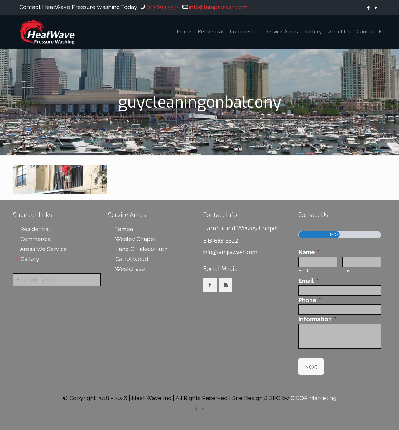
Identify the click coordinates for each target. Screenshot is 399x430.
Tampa (124, 229)
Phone (310, 300)
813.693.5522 (163, 7)
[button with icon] (210, 285)
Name (309, 252)
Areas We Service (43, 249)
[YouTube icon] (376, 8)
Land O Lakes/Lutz (141, 249)
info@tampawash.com (218, 7)
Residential (35, 229)
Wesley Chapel (135, 239)
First (303, 270)
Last (347, 270)
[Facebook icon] (368, 8)
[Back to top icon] (369, 417)
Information (317, 319)
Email (309, 281)
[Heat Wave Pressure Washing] (47, 32)
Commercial (36, 239)
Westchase (130, 269)
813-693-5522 (220, 240)
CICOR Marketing (313, 398)
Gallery (29, 259)
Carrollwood (131, 259)
